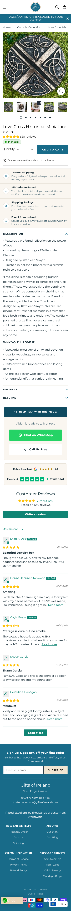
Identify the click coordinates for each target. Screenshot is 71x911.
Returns (18, 837)
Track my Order (18, 831)
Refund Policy (18, 870)
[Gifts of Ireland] (35, 7)
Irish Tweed (52, 864)
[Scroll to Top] (64, 892)
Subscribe (55, 770)
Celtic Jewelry (52, 870)
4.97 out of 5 (44, 501)
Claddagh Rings (52, 876)
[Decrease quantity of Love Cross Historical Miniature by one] (18, 150)
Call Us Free (38, 449)
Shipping (18, 843)
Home (7, 27)
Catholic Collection (29, 27)
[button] (64, 7)
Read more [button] (55, 605)
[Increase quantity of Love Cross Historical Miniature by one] (32, 150)
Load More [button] (35, 732)
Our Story (52, 831)
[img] (11, 547)
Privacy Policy (18, 864)
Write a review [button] (35, 514)
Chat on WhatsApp (38, 435)
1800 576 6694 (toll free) (35, 797)
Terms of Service (19, 859)
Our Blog (52, 837)
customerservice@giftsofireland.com (35, 802)
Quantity (9, 149)
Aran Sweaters (52, 859)
